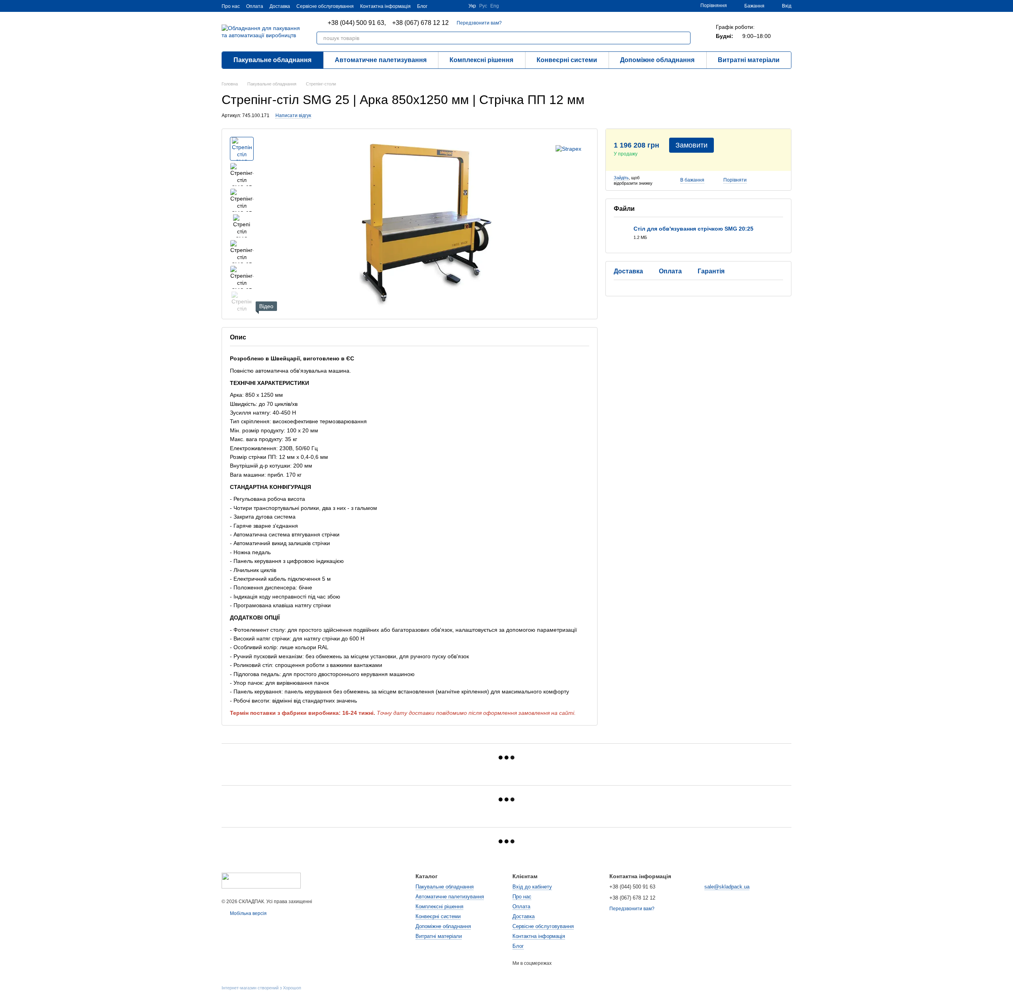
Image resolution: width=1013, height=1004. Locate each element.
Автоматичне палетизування (381, 60)
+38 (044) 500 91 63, (357, 23)
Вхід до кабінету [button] (532, 887)
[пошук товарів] (684, 38)
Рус (483, 6)
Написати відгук (293, 115)
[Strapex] (568, 148)
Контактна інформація (385, 6)
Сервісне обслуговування (325, 6)
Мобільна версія (248, 913)
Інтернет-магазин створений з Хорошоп (261, 987)
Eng (494, 6)
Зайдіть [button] (621, 177)
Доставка (279, 6)
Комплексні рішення (481, 60)
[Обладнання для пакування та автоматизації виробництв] (261, 880)
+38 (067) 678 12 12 (420, 23)
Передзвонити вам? (479, 23)
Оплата (254, 6)
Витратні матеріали (749, 60)
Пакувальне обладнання (272, 60)
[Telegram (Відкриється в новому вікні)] (457, 6)
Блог (422, 6)
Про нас (231, 6)
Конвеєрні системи (567, 60)
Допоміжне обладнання (657, 60)
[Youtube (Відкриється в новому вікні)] (438, 6)
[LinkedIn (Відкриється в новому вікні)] (448, 6)
